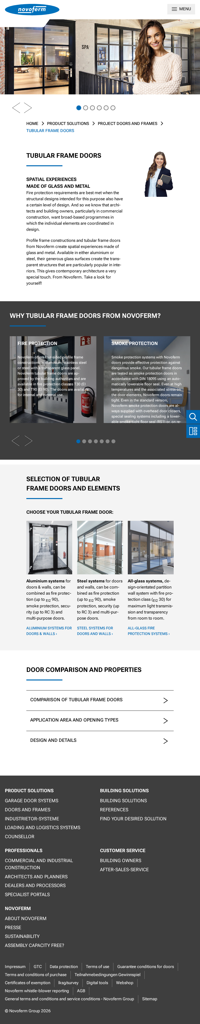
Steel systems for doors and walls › (95, 631)
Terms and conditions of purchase (36, 974)
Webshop (124, 982)
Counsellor (19, 836)
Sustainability (22, 936)
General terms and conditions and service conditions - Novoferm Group (69, 999)
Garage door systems (31, 800)
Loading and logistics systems (42, 827)
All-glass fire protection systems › (149, 631)
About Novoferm (26, 918)
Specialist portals (27, 894)
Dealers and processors (35, 885)
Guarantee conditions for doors (145, 966)
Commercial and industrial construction (39, 864)
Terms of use (97, 966)
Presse (13, 927)
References (114, 810)
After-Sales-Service (124, 869)
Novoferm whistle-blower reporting (37, 991)
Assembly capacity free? (34, 945)
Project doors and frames (127, 123)
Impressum (15, 966)
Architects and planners (36, 876)
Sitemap (149, 999)
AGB (81, 991)
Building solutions (123, 800)
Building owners (120, 860)
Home (32, 123)
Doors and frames (27, 810)
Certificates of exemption (27, 982)
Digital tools (97, 982)
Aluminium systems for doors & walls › (49, 631)
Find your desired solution (133, 819)
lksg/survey (68, 982)
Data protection (64, 966)
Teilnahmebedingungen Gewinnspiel (107, 974)
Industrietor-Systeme (32, 819)
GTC (38, 966)
